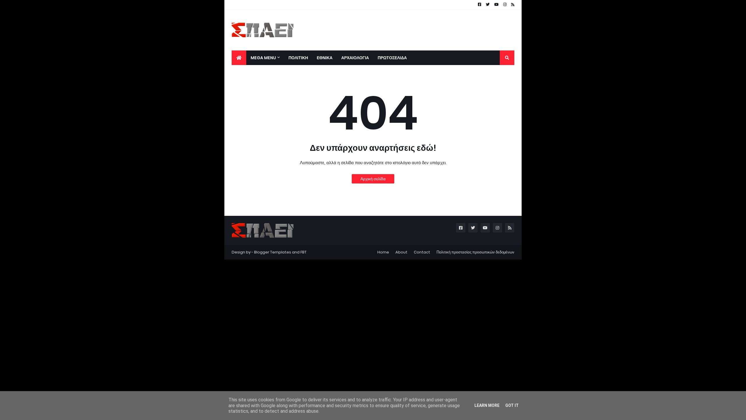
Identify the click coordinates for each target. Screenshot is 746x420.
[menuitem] (239, 57)
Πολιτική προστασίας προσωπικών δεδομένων (475, 252)
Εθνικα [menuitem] (324, 58)
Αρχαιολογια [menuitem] (355, 58)
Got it (512, 405)
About (401, 252)
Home (383, 252)
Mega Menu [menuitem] (263, 58)
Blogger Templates (272, 252)
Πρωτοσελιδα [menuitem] (392, 58)
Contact (422, 252)
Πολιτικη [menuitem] (298, 58)
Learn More (486, 405)
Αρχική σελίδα (373, 179)
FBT (303, 252)
